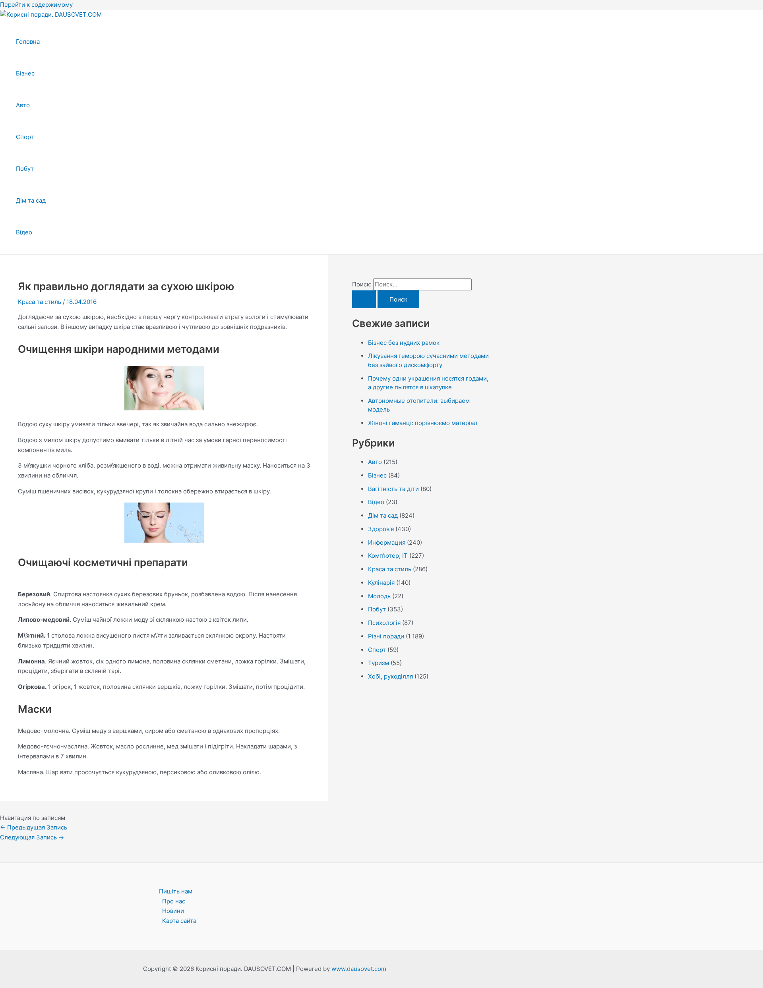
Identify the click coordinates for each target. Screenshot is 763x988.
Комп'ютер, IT (388, 555)
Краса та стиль (39, 301)
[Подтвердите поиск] (364, 299)
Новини (173, 911)
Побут (25, 168)
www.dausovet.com (358, 969)
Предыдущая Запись (33, 827)
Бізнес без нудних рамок (404, 342)
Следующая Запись (32, 837)
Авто (23, 105)
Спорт (25, 137)
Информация (386, 542)
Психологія (384, 622)
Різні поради (386, 636)
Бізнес (25, 73)
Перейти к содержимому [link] (36, 4)
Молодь (379, 596)
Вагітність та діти (393, 489)
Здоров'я (381, 529)
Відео (24, 232)
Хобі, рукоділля (390, 676)
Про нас (173, 901)
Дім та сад (31, 200)
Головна (28, 41)
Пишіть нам (175, 891)
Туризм (378, 663)
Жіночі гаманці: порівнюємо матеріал (422, 423)
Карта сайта (179, 920)
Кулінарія (381, 582)
